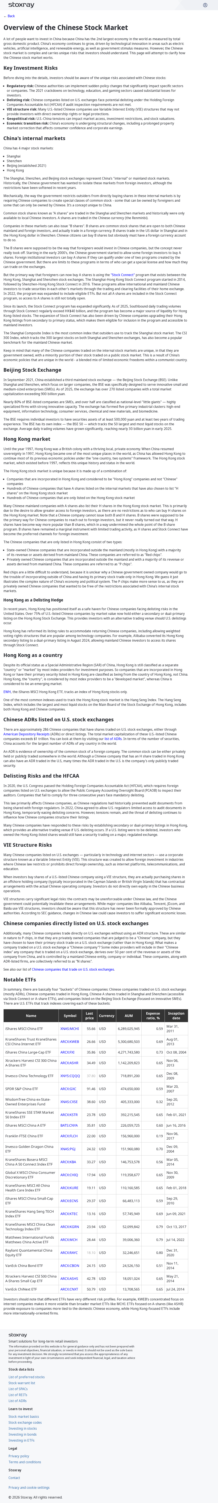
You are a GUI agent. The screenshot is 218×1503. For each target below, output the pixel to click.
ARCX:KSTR (69, 1114)
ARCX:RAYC (69, 1252)
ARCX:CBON (69, 1265)
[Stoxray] (21, 5)
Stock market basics (24, 1416)
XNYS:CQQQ (70, 1075)
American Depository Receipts (26, 734)
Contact (14, 1477)
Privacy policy (19, 1456)
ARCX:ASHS (69, 1278)
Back (11, 16)
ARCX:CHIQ (69, 1175)
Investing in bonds (23, 1434)
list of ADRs (113, 738)
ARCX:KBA (68, 1162)
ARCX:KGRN (69, 1226)
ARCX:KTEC (69, 1213)
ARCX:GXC (68, 1088)
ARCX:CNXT (69, 1289)
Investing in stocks (23, 1428)
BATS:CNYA (69, 1125)
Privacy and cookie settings (29, 1487)
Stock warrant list (22, 1383)
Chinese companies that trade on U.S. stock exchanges (73, 969)
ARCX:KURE (69, 1187)
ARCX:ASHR (69, 1063)
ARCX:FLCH (69, 1136)
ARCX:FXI (67, 1052)
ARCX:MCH (68, 1239)
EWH (7, 691)
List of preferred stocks (27, 1377)
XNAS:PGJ (67, 1149)
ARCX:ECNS (69, 1200)
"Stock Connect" (123, 274)
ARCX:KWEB (69, 1041)
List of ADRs (18, 1400)
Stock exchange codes (25, 1422)
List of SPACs (18, 1389)
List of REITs (18, 1394)
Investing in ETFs (21, 1440)
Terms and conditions (25, 1462)
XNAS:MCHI (69, 1028)
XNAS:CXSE (69, 1101)
